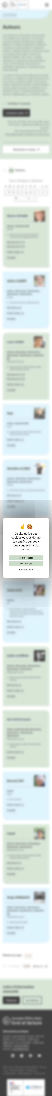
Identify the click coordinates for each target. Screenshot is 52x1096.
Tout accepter (26, 557)
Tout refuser (26, 563)
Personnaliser (26, 569)
